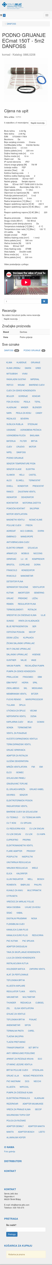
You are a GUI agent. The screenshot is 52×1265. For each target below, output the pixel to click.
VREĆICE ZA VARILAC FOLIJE (20, 901)
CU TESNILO (12, 817)
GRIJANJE (35, 362)
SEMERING (39, 592)
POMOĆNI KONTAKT (16, 508)
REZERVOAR (12, 1103)
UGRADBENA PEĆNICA (30, 429)
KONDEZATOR (28, 570)
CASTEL (32, 474)
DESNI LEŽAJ (13, 637)
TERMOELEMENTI (15, 609)
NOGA (34, 918)
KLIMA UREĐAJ (13, 368)
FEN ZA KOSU (13, 401)
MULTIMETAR (29, 997)
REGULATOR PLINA (27, 603)
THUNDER (11, 1002)
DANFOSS (11, 350)
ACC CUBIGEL (26, 530)
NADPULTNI (27, 856)
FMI (33, 766)
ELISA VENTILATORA (24, 1008)
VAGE (33, 660)
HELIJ (21, 474)
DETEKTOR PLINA (15, 581)
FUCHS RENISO (14, 699)
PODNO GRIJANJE (34, 350)
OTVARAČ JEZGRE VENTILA (19, 1064)
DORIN (41, 530)
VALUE (24, 660)
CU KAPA (41, 834)
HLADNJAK (12, 407)
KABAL (20, 912)
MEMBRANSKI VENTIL (17, 693)
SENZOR (24, 794)
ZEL (8, 1008)
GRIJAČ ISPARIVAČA (16, 749)
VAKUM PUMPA (13, 665)
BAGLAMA (34, 435)
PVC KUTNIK (12, 940)
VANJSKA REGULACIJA (17, 867)
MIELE (35, 867)
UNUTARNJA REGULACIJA (19, 862)
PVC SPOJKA (28, 940)
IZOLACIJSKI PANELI (16, 778)
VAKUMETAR (12, 997)
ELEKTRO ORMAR (15, 547)
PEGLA (27, 401)
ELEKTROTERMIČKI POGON (19, 800)
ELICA (9, 873)
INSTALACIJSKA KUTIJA (17, 963)
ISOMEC (20, 772)
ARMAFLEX (12, 553)
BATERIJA (11, 441)
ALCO (9, 480)
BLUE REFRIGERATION (17, 626)
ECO (40, 1058)
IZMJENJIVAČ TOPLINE (17, 783)
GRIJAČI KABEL (37, 789)
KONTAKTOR (12, 502)
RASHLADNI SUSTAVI (16, 379)
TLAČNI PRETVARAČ (16, 1042)
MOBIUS (25, 553)
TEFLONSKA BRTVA (16, 980)
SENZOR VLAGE (14, 469)
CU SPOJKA (26, 822)
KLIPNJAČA (28, 637)
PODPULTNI (12, 856)
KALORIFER (22, 873)
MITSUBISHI (12, 373)
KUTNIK (10, 592)
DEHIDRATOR (27, 497)
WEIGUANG (37, 688)
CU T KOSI (11, 822)
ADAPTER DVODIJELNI (17, 946)
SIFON (28, 1025)
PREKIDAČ (23, 598)
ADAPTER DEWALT (15, 1126)
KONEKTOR (23, 486)
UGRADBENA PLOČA (16, 435)
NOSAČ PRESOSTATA (33, 1075)
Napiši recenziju (38, 122)
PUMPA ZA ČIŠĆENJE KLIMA (20, 1092)
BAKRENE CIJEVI (37, 384)
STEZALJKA (37, 1070)
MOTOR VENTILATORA (17, 514)
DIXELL (10, 486)
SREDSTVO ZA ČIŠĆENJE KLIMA (21, 615)
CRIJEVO (20, 446)
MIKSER (24, 407)
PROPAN (27, 839)
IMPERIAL (34, 379)
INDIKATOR (12, 497)
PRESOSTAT (38, 486)
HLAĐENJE (21, 362)
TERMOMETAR (24, 727)
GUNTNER (11, 660)
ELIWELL (20, 480)
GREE (38, 368)
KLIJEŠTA (11, 1086)
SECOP (32, 632)
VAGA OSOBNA (13, 907)
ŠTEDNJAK (33, 424)
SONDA (10, 727)
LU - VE (24, 559)
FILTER (23, 441)
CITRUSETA (12, 895)
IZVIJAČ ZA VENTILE (16, 1013)
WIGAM (21, 384)
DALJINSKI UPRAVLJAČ (17, 654)
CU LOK (28, 834)
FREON (29, 525)
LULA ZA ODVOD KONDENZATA (21, 957)
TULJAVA (11, 705)
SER (34, 626)
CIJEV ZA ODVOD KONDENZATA (21, 390)
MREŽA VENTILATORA (17, 766)
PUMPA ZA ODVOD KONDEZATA (21, 671)
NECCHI (37, 1081)
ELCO (9, 772)
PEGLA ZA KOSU (23, 413)
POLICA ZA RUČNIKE (16, 1120)
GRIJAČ (10, 598)
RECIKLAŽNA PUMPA (34, 665)
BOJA (30, 721)
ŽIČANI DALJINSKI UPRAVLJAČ (21, 643)
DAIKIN (28, 368)
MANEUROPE (27, 536)
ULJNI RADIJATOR (15, 879)
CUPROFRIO (12, 839)
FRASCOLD (12, 570)
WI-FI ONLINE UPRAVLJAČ (19, 648)
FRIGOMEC (28, 676)
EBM (40, 676)
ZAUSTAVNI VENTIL (27, 491)
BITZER (34, 693)
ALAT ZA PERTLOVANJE (17, 974)
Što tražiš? (11, 1225)
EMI (41, 766)
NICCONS (37, 553)
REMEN (10, 603)
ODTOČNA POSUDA (15, 632)
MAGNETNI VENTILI (16, 519)
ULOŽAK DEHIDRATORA (17, 761)
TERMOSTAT (34, 480)
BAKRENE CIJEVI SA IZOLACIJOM (22, 811)
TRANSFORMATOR (15, 1047)
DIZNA (33, 716)
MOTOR (32, 446)
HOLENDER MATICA (16, 968)
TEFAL (37, 401)
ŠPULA (22, 705)
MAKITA (10, 1131)
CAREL (31, 1030)
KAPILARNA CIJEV (15, 721)
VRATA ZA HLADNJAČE (28, 620)
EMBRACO (11, 536)
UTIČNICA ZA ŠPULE (16, 710)
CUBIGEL (39, 1002)
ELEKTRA (30, 469)
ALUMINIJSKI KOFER (16, 1137)
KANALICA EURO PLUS (17, 935)
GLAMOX (11, 474)
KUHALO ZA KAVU (15, 890)
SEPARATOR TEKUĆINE (17, 587)
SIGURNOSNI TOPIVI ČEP (18, 1115)
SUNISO (10, 620)
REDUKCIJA (25, 1002)
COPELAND (24, 564)
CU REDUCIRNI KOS (16, 828)
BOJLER (10, 396)
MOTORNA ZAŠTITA (32, 502)
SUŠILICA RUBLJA (15, 424)
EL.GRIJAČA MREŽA (16, 789)
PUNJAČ (33, 1019)
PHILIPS (37, 884)
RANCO (10, 491)
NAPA (9, 413)
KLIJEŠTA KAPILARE (16, 985)
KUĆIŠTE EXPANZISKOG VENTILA (22, 738)
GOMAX (40, 721)
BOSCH (40, 879)
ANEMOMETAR (13, 1025)
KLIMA (9, 362)
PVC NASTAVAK (14, 1081)
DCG (27, 1081)
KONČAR (36, 396)
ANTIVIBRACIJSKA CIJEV (18, 542)
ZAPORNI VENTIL (37, 968)
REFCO (10, 384)
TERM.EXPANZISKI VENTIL (19, 744)
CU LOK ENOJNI (36, 828)
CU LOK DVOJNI (14, 834)
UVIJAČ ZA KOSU (32, 907)
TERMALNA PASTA (15, 1030)
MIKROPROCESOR (34, 699)
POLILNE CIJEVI (14, 525)
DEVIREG (11, 794)
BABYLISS (25, 884)
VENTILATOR (39, 587)
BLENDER (37, 407)
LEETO (42, 1131)
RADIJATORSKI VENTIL (17, 806)
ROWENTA (11, 884)
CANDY (39, 413)
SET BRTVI (33, 1047)
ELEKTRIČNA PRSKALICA (18, 1098)
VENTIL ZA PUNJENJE (17, 733)
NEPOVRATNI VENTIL (16, 716)
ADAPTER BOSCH (26, 1131)
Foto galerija (9, 1151)
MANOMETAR (27, 575)
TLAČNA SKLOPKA (15, 1036)
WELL (30, 879)
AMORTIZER (24, 592)
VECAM (33, 710)
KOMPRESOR (38, 559)
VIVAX (24, 373)
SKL (25, 688)
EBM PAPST (12, 682)
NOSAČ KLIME (35, 519)
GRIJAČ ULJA (13, 1075)
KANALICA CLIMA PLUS (17, 929)
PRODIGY (31, 851)
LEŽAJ (35, 598)
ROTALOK (32, 609)
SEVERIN (24, 418)
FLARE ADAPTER (14, 851)
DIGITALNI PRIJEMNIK (17, 918)
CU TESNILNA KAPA (31, 817)
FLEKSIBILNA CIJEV (16, 924)
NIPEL (9, 452)
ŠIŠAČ (9, 912)
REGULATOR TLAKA (16, 991)
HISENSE (36, 654)
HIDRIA (25, 682)
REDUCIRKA (37, 935)
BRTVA (34, 441)
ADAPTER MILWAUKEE (33, 1103)
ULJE (43, 615)
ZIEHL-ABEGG (13, 688)
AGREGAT (11, 530)
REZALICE (11, 418)
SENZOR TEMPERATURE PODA (21, 463)
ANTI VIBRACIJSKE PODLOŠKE (21, 1053)
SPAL (35, 682)
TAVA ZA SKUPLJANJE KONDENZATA (23, 952)
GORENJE (23, 396)
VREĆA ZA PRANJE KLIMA (19, 1109)
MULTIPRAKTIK (34, 890)
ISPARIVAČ (11, 559)
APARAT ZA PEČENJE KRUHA (20, 1058)
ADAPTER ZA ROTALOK (17, 755)
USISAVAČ (11, 429)
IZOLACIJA (33, 547)
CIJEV (9, 446)
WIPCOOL (24, 1086)
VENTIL (32, 991)
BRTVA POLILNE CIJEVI (17, 1070)
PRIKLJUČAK (12, 676)
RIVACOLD (11, 575)
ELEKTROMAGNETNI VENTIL (20, 845)
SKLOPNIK (34, 508)
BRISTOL (11, 564)
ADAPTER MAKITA (36, 1126)
